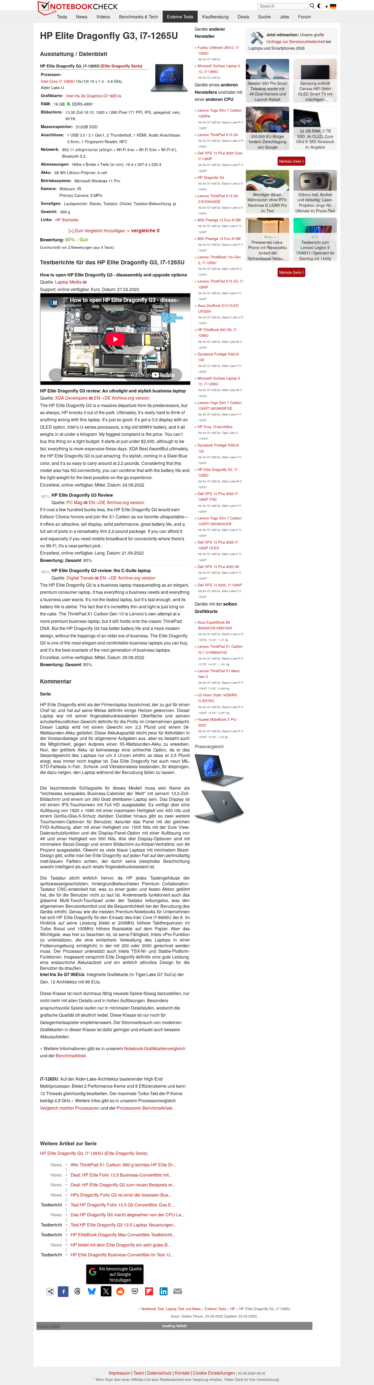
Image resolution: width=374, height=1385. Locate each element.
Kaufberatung (215, 16)
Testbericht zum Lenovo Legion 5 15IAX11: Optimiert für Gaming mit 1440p (315, 250)
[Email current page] (177, 1291)
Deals (243, 16)
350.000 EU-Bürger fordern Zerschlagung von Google (267, 142)
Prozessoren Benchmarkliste (145, 1108)
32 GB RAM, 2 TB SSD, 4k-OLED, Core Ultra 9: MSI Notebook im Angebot (315, 139)
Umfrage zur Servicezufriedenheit (295, 41)
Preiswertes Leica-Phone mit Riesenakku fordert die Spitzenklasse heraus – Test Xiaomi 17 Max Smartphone (268, 250)
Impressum (119, 1373)
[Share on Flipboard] (149, 1291)
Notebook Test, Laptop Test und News (171, 1308)
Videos (103, 16)
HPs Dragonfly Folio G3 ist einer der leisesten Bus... (121, 1195)
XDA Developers (71, 398)
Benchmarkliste (71, 1055)
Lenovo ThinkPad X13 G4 (218, 134)
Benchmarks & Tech (138, 16)
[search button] (312, 6)
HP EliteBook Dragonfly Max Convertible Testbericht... (123, 1234)
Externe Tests (180, 16)
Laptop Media (68, 282)
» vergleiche (143, 230)
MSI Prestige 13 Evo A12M (219, 219)
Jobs (284, 16)
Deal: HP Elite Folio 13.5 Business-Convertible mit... (121, 1175)
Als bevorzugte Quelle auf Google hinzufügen (120, 1274)
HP (232, 1308)
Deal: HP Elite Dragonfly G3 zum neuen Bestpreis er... (123, 1185)
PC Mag (74, 502)
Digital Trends (80, 578)
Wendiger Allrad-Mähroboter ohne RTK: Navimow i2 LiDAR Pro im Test (267, 202)
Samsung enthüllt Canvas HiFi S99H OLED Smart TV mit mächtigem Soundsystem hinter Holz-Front (315, 91)
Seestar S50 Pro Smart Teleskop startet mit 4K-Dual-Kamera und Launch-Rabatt (267, 91)
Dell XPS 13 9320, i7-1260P (220, 584)
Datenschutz (159, 1373)
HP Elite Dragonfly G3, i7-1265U (71, 1153)
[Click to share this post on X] (106, 1291)
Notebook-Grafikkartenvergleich (154, 1048)
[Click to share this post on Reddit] (120, 1291)
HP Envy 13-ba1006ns (215, 426)
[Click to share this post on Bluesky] (92, 1291)
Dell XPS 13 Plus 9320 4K (218, 566)
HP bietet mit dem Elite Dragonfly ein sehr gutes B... (121, 1245)
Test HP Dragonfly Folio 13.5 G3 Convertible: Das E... (122, 1205)
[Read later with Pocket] (135, 1291)
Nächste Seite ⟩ (291, 161)
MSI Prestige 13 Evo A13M (219, 238)
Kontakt (182, 1373)
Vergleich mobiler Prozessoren (70, 1108)
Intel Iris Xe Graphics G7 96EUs (93, 95)
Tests (62, 16)
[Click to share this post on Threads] (77, 1291)
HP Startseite (67, 219)
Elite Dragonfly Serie (121, 66)
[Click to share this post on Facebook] (63, 1291)
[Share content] (50, 1291)
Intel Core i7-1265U (58, 81)
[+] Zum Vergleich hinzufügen (97, 230)
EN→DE (102, 398)
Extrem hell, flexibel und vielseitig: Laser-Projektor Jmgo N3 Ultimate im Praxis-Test (315, 202)
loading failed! (49, 1326)
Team (138, 1373)
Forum (304, 16)
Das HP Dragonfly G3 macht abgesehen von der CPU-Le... (128, 1214)
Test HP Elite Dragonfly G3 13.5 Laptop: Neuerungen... (124, 1225)
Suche (264, 16)
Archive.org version (130, 398)
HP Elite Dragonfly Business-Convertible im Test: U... (122, 1254)
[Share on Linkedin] (163, 1291)
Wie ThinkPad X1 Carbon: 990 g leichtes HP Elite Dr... (123, 1164)
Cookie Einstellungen (214, 1373)
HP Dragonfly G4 (211, 177)
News (81, 16)
